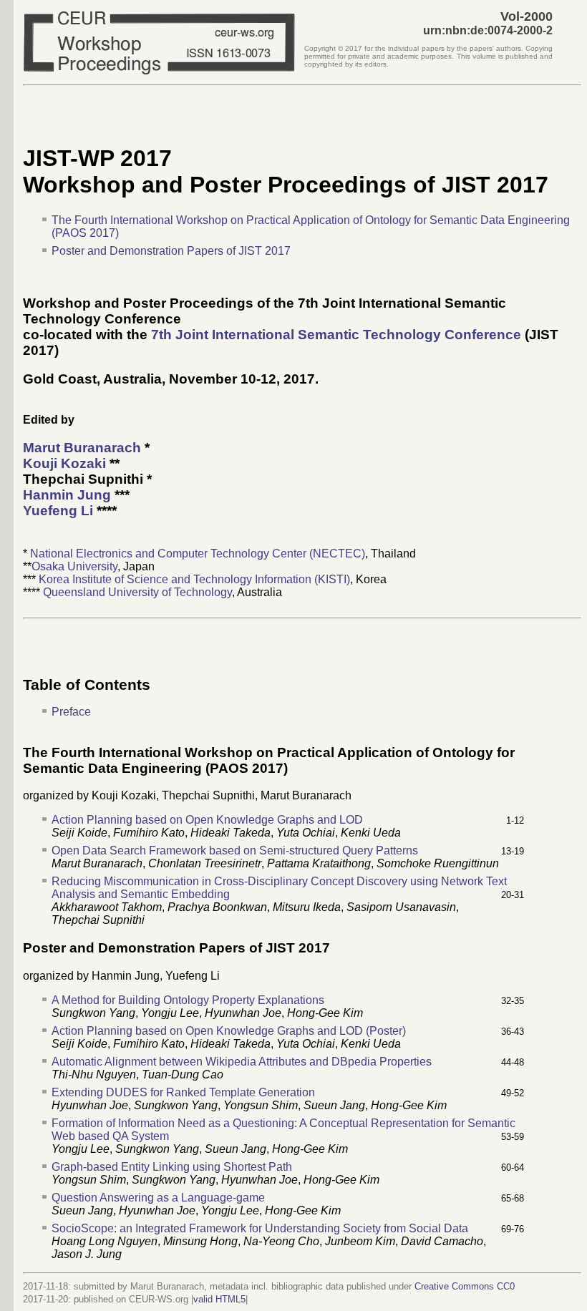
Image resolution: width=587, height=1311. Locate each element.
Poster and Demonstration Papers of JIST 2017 (171, 251)
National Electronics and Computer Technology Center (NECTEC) (197, 553)
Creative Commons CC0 (464, 1286)
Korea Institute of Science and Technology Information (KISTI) (194, 579)
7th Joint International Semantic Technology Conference (336, 334)
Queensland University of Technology (137, 592)
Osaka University (74, 566)
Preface (71, 712)
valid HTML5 (219, 1299)
